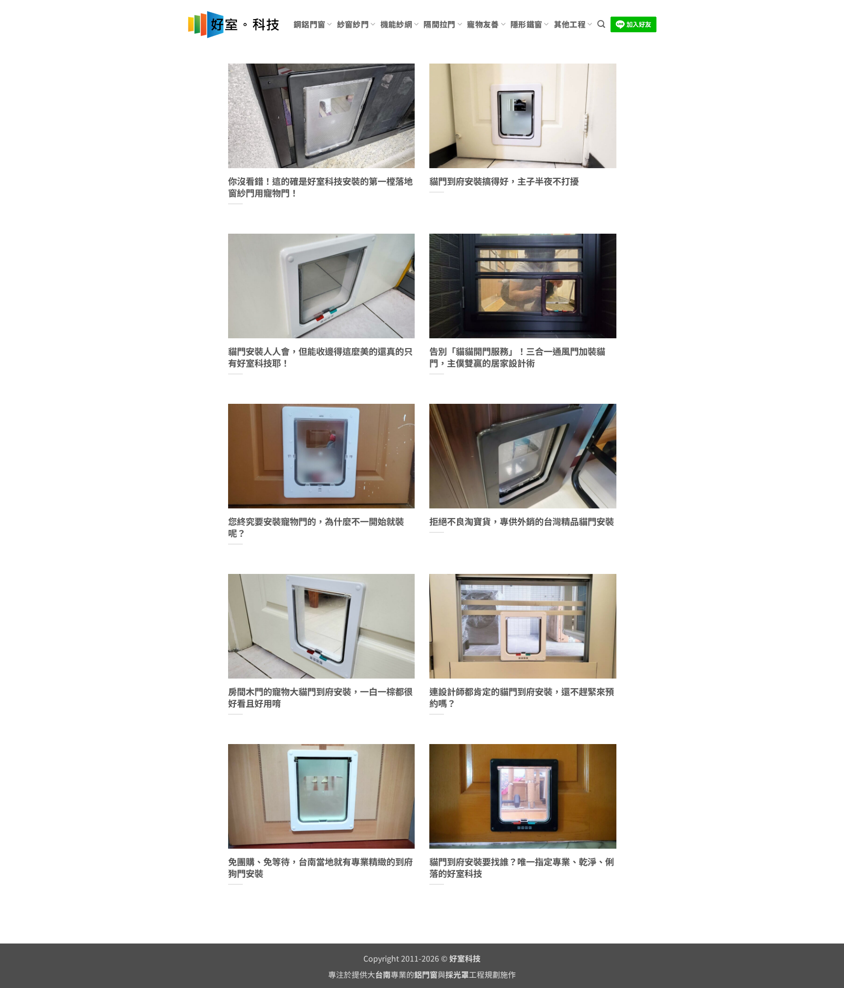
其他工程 (570, 24)
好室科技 (465, 958)
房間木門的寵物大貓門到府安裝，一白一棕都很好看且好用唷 (320, 697)
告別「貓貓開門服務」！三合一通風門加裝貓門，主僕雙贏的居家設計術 (517, 357)
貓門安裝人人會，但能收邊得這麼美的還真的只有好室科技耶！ (320, 357)
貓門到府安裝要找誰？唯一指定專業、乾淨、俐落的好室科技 (521, 867)
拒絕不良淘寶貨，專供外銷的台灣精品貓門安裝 (521, 521)
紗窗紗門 (353, 24)
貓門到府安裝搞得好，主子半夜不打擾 (504, 181)
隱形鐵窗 (526, 24)
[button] (601, 24)
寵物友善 (483, 24)
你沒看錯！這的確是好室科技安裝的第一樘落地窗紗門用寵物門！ (320, 187)
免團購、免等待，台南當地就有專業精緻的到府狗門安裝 (320, 867)
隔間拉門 (439, 24)
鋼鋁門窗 (309, 24)
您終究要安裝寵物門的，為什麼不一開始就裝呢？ (316, 527)
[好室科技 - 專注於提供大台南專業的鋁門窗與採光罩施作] (233, 25)
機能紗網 (396, 24)
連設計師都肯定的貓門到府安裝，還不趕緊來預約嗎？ (521, 697)
